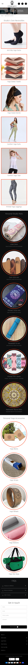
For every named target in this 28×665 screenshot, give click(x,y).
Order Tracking (7, 595)
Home (2, 15)
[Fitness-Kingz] (12, 3)
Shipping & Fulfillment (9, 586)
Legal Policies (3, 641)
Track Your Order (4, 647)
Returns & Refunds (8, 590)
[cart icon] (26, 4)
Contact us (3, 650)
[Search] (19, 4)
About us (2, 634)
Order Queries (3, 637)
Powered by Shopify (18, 656)
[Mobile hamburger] (2, 3)
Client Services (4, 644)
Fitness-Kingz (11, 656)
